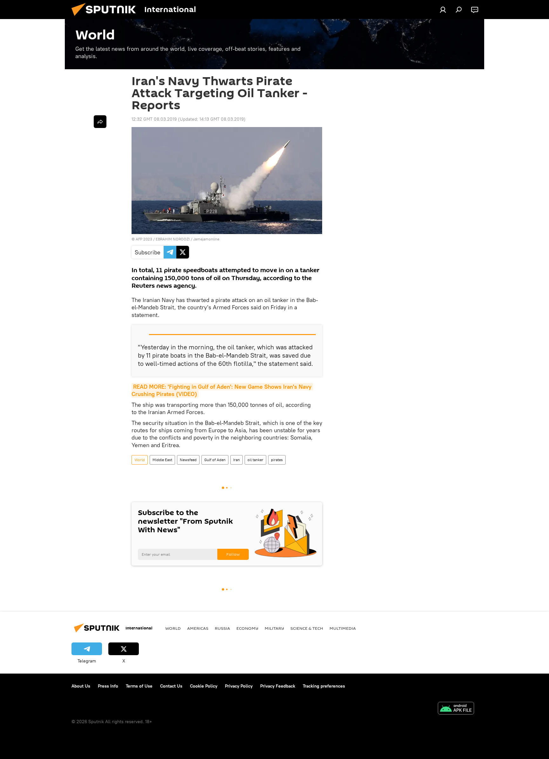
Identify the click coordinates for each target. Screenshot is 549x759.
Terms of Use (139, 686)
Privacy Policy (239, 686)
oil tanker (255, 459)
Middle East (162, 459)
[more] (100, 121)
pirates (277, 459)
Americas (197, 628)
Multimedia (342, 628)
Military (274, 628)
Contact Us (171, 686)
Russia (222, 628)
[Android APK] (456, 709)
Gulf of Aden (215, 459)
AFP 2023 (144, 239)
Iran (236, 459)
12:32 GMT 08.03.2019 (154, 119)
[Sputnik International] (106, 17)
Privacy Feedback (277, 686)
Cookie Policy (203, 686)
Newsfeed (188, 459)
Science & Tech (306, 628)
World (139, 459)
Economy (247, 628)
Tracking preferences (324, 686)
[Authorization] (443, 9)
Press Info (108, 686)
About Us (80, 686)
